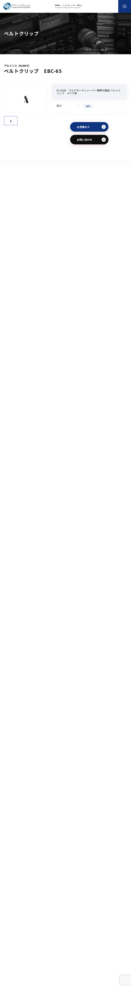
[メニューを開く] (124, 6)
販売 (88, 106)
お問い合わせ (84, 140)
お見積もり (83, 127)
